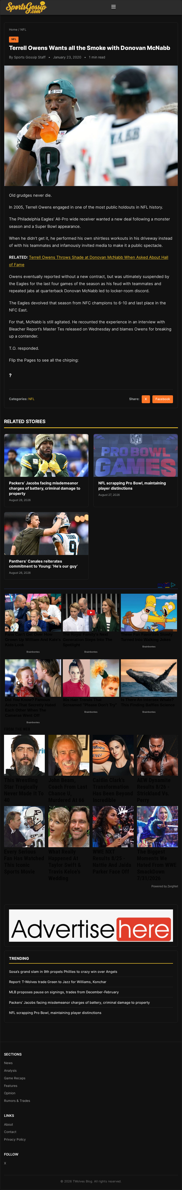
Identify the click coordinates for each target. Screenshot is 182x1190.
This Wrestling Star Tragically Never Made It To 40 (24, 790)
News (8, 1063)
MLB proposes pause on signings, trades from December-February (64, 992)
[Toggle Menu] (113, 7)
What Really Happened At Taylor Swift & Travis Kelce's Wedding (64, 865)
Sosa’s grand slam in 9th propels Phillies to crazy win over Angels (63, 972)
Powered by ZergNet (164, 886)
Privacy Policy (15, 1139)
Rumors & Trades (17, 1101)
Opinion (9, 1093)
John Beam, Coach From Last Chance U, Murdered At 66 (67, 790)
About (8, 1124)
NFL (23, 29)
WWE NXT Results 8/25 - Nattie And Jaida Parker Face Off (112, 861)
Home (13, 29)
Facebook (162, 399)
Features (10, 1086)
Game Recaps (14, 1078)
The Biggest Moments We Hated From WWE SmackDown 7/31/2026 (157, 865)
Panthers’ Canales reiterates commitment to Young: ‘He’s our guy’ (43, 564)
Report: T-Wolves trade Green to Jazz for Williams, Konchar (57, 982)
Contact (10, 1132)
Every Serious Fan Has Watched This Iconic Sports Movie (24, 861)
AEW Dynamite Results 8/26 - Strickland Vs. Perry (154, 790)
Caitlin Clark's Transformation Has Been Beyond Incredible (113, 790)
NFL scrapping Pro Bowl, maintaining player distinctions (132, 486)
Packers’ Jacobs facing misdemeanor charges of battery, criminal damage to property (44, 488)
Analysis (10, 1070)
